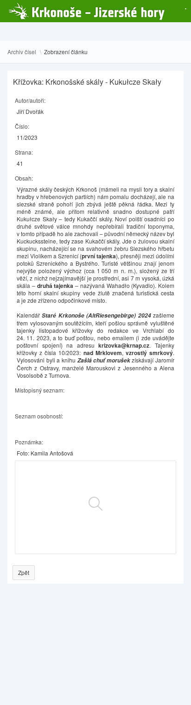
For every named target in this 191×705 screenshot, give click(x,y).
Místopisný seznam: (39, 390)
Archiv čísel (21, 52)
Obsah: (24, 178)
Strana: (24, 152)
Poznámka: (29, 442)
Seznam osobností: (39, 416)
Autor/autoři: (30, 100)
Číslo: (22, 126)
